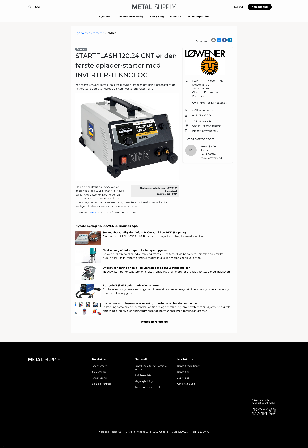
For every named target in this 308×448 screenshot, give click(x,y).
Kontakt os (183, 371)
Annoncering (99, 377)
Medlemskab (99, 371)
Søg (37, 6)
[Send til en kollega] (213, 40)
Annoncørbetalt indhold (148, 387)
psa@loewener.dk (211, 158)
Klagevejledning (144, 381)
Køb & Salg (157, 16)
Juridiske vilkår (143, 375)
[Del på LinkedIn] (229, 40)
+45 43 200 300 (202, 115)
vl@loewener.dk (202, 110)
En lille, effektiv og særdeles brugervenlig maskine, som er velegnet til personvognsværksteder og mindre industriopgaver (166, 289)
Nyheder (104, 16)
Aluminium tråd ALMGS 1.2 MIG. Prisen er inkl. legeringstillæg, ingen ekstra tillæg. (154, 234)
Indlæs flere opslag (154, 321)
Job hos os (183, 377)
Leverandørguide (198, 16)
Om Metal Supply (187, 383)
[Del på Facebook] (224, 40)
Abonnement (99, 366)
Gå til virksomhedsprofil (207, 125)
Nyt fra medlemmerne (89, 33)
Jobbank (175, 16)
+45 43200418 (209, 154)
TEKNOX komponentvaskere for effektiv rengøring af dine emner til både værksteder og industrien (166, 269)
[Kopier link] (219, 40)
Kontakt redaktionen (188, 366)
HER (93, 212)
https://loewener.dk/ (205, 130)
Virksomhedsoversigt (130, 16)
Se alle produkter (101, 383)
